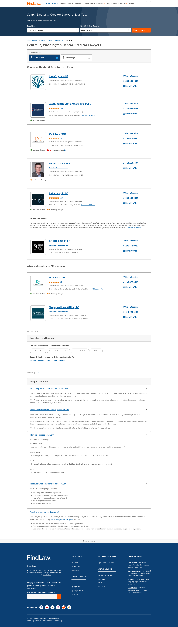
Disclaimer (47, 621)
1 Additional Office (97, 289)
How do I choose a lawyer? (42, 435)
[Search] (148, 3)
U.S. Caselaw (102, 583)
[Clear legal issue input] (76, 30)
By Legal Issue (76, 587)
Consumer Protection (80, 351)
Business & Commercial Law (58, 351)
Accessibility (75, 566)
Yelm (48, 361)
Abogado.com (133, 579)
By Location (75, 583)
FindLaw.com (132, 563)
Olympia (41, 361)
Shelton (62, 361)
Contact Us (75, 570)
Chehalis (33, 361)
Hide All (38, 373)
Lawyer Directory (32, 40)
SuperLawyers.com (134, 571)
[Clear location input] (128, 30)
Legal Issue (31, 26)
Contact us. (47, 575)
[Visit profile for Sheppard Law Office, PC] (38, 313)
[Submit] (59, 596)
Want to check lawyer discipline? (44, 512)
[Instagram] (58, 607)
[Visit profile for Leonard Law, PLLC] (38, 169)
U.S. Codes (101, 587)
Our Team (74, 563)
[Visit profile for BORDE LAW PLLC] (38, 247)
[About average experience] (65, 150)
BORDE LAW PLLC (59, 241)
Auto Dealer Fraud (38, 351)
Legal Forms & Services (106, 563)
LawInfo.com (132, 588)
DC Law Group (57, 133)
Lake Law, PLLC (58, 193)
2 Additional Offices (88, 205)
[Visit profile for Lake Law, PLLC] (38, 199)
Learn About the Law (105, 575)
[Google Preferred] (69, 607)
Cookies (57, 621)
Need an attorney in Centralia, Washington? (49, 409)
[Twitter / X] (52, 607)
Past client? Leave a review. (58, 168)
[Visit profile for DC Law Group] (38, 139)
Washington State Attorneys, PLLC (70, 103)
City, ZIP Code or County (89, 26)
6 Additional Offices (88, 115)
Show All (30, 373)
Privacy (37, 621)
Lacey (55, 361)
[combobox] (53, 30)
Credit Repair (96, 351)
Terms (29, 621)
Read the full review (134, 228)
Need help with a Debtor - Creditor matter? (49, 388)
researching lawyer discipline (61, 519)
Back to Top (90, 541)
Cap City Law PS (58, 76)
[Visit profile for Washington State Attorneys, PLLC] (38, 109)
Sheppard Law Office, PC (64, 307)
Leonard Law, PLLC (60, 163)
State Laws (101, 579)
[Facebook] (41, 607)
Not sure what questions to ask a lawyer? (48, 484)
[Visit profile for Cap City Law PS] (38, 82)
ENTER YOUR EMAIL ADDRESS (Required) (41, 592)
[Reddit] (64, 607)
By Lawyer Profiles (77, 590)
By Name (74, 594)
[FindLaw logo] (34, 3)
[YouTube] (47, 607)
